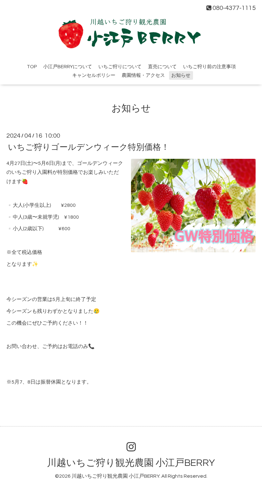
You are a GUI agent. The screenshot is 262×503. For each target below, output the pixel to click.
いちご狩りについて (120, 66)
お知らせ (180, 75)
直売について (162, 66)
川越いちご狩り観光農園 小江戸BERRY (131, 463)
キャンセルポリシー (93, 75)
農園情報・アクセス (143, 75)
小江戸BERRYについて (67, 66)
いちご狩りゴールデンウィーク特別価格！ (88, 147)
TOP (32, 66)
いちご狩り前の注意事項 (209, 66)
